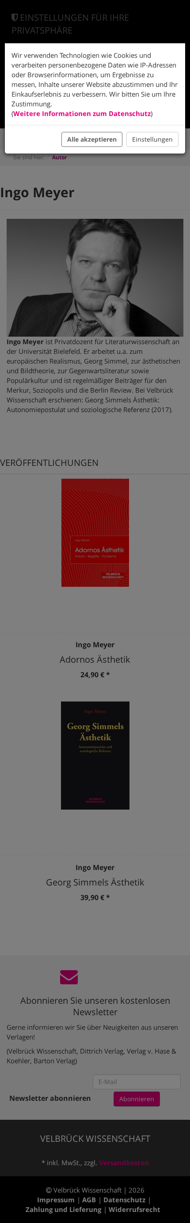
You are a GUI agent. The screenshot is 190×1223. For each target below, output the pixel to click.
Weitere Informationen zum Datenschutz (82, 113)
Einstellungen (152, 139)
